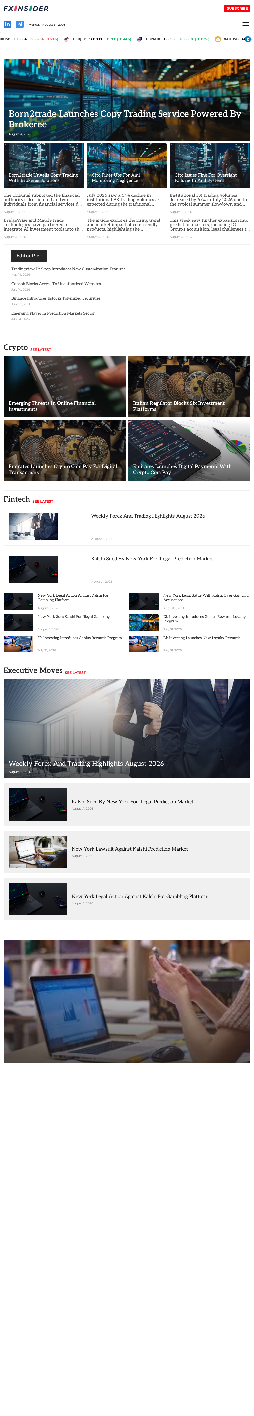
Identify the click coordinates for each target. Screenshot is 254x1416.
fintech (127, 1001)
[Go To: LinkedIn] (7, 25)
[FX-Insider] (26, 8)
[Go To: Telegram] (20, 25)
